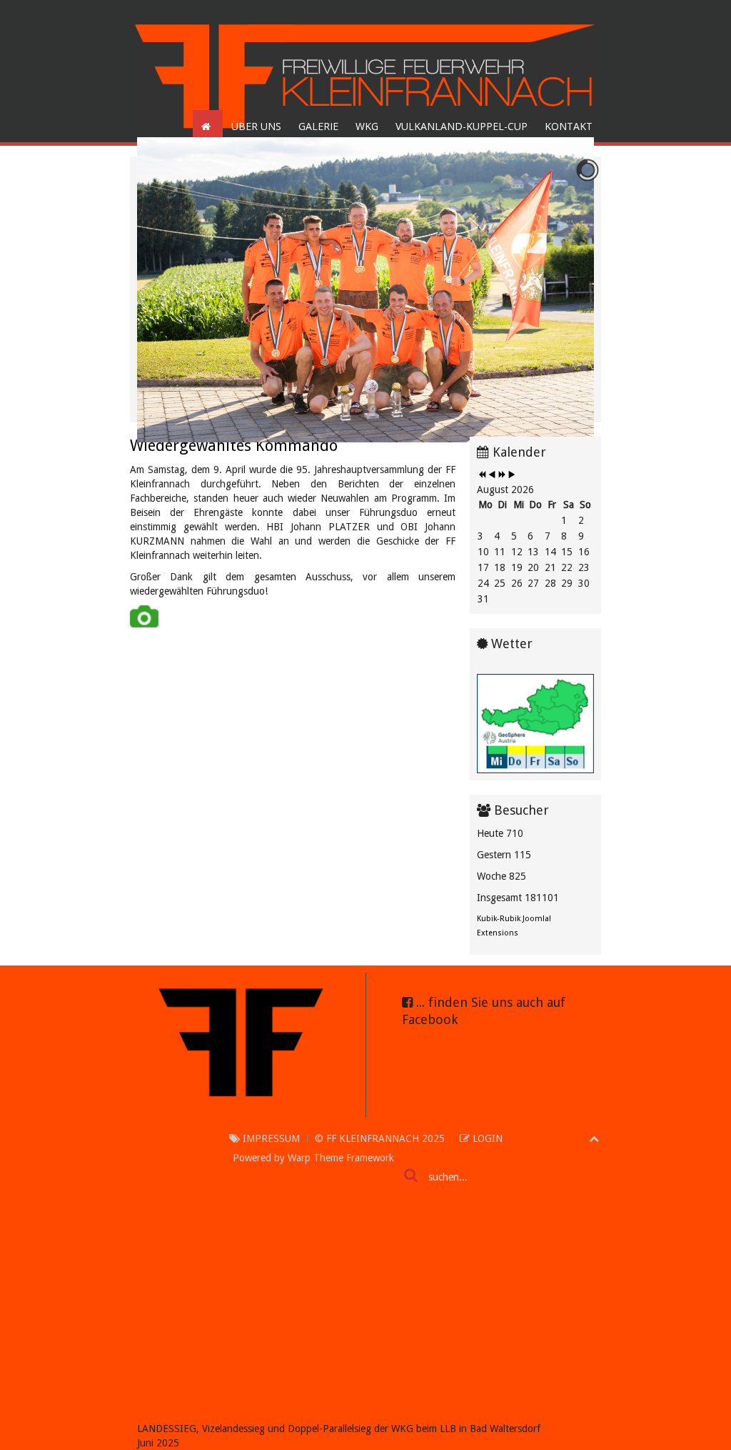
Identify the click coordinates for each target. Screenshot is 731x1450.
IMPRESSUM (270, 1138)
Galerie (318, 126)
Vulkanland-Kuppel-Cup (461, 126)
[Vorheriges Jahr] (482, 475)
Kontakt (569, 126)
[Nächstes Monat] (512, 475)
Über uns (256, 126)
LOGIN (486, 1138)
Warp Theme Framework (341, 1157)
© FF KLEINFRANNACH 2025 (380, 1138)
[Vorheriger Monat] (492, 475)
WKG (367, 126)
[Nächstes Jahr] (502, 475)
